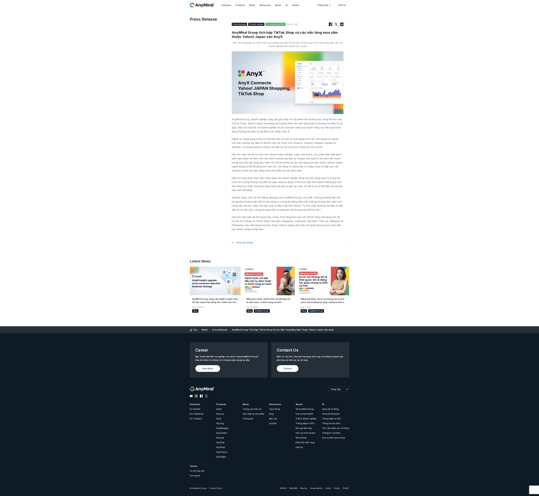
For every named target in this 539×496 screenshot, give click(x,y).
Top (195, 330)
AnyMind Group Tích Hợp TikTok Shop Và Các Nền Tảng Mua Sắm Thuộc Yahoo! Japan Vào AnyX (283, 330)
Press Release (220, 330)
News (205, 330)
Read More (207, 368)
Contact (288, 368)
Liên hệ (342, 5)
